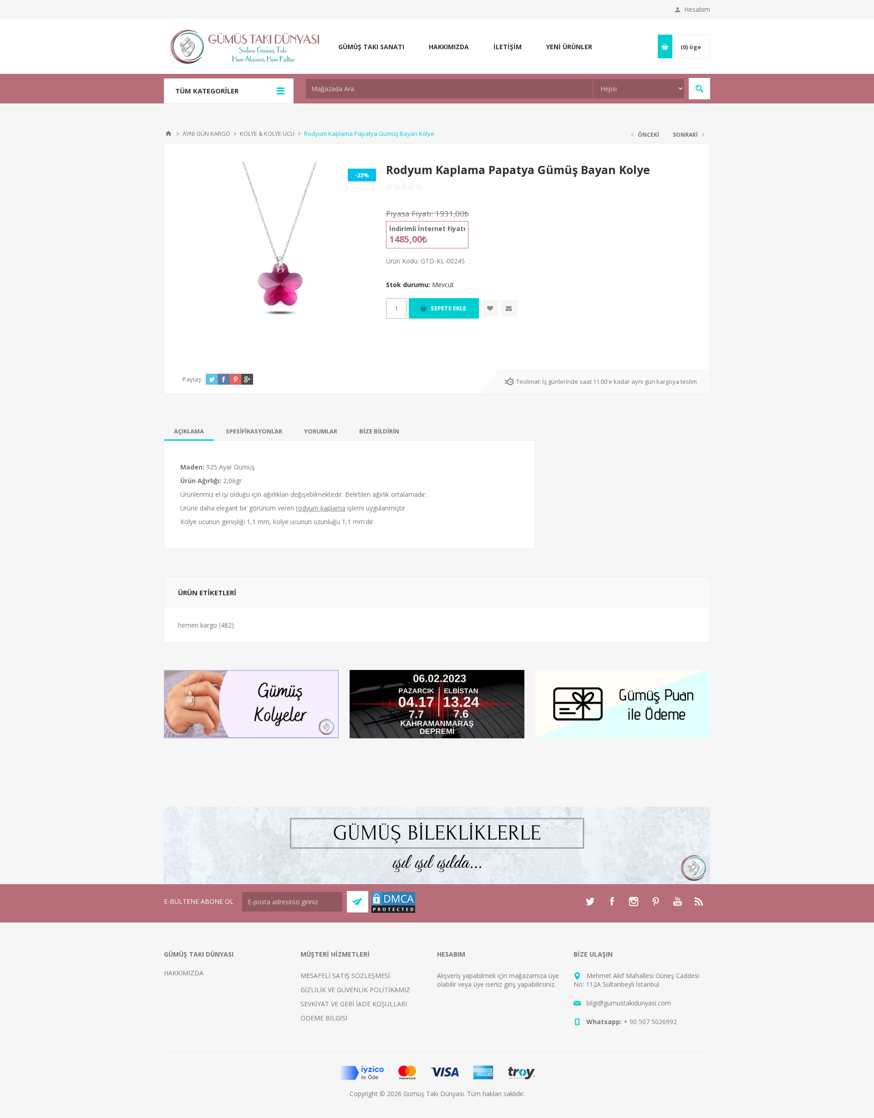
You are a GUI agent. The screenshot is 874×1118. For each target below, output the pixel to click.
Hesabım (697, 9)
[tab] (189, 431)
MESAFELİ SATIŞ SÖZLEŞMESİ (345, 975)
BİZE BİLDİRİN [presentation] (379, 431)
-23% (362, 175)
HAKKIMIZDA (183, 973)
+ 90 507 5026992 (650, 1021)
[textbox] (449, 88)
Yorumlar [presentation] (320, 431)
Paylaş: (192, 379)
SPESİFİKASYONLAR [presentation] (254, 431)
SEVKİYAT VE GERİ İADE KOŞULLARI (353, 1004)
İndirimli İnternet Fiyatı (427, 228)
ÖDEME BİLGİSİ (323, 1018)
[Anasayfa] (168, 133)
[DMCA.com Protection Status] (393, 911)
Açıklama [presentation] (189, 431)
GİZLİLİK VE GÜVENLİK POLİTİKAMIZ (355, 989)
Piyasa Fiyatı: (409, 213)
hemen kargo (197, 625)
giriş (510, 984)
